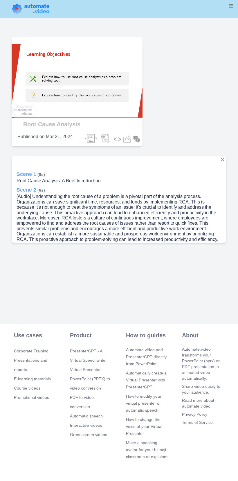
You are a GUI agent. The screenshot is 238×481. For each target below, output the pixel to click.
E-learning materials (32, 378)
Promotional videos (31, 397)
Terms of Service (197, 422)
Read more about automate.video (198, 403)
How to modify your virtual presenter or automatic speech (143, 403)
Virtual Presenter (85, 369)
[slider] (31, 101)
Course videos (27, 388)
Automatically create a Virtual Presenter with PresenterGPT (146, 380)
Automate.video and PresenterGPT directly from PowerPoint (146, 356)
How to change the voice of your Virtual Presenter (144, 426)
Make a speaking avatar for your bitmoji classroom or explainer (147, 449)
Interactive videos (86, 425)
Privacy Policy (194, 414)
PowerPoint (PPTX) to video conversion (90, 383)
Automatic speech (86, 416)
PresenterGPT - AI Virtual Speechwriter (88, 356)
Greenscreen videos (88, 434)
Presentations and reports (30, 365)
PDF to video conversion (82, 402)
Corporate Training (31, 351)
